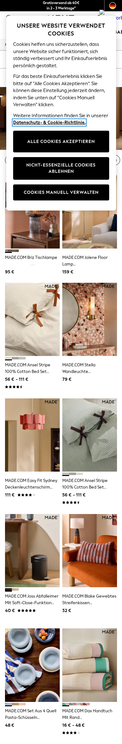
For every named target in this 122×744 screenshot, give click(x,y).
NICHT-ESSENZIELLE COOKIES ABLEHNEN (61, 168)
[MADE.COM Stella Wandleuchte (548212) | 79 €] (89, 319)
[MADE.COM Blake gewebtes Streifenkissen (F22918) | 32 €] (89, 550)
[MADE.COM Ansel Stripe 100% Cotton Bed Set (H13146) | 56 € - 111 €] (32, 319)
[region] (61, 113)
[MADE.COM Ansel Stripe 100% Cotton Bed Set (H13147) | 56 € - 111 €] (89, 435)
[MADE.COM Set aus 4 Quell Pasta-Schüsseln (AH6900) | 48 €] (32, 665)
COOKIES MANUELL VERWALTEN (61, 192)
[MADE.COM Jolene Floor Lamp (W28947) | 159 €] (89, 212)
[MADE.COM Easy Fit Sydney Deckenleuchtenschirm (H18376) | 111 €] (32, 435)
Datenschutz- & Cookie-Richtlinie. (49, 122)
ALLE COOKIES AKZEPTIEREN (61, 141)
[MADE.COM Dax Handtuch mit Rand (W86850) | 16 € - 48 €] (89, 665)
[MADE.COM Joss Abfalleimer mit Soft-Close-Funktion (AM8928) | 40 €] (32, 550)
